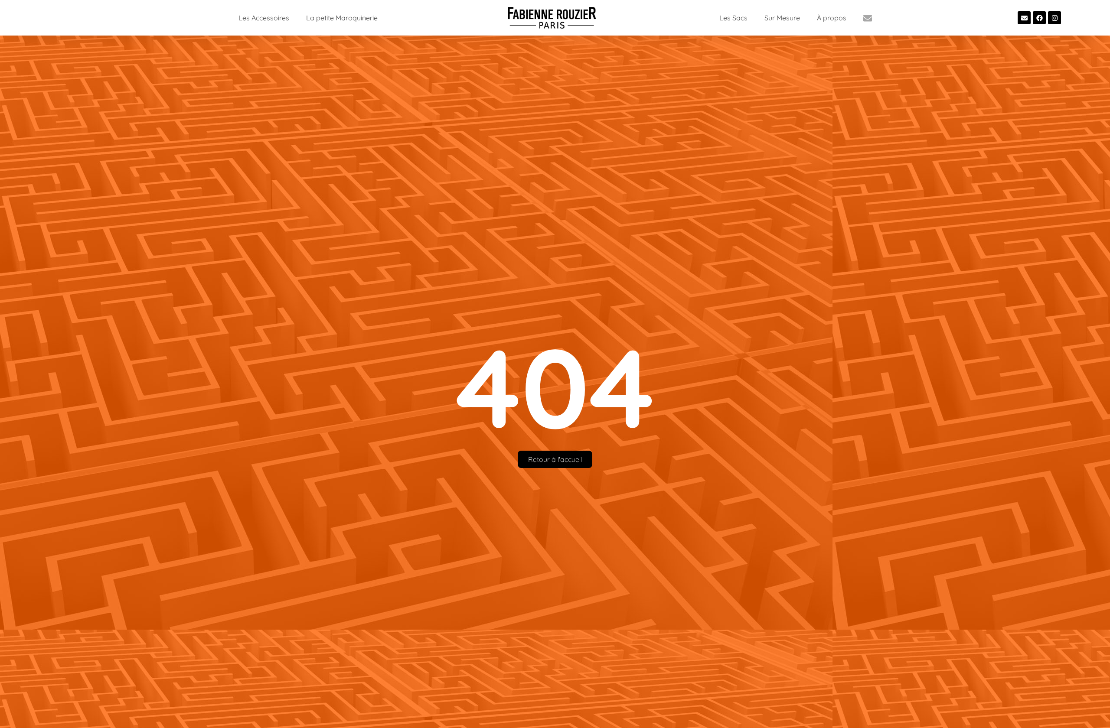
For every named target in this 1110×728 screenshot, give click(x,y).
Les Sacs (733, 17)
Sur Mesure (782, 17)
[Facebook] (1039, 17)
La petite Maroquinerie (342, 17)
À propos (831, 17)
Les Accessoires (263, 17)
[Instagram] (1054, 17)
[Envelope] (1024, 17)
